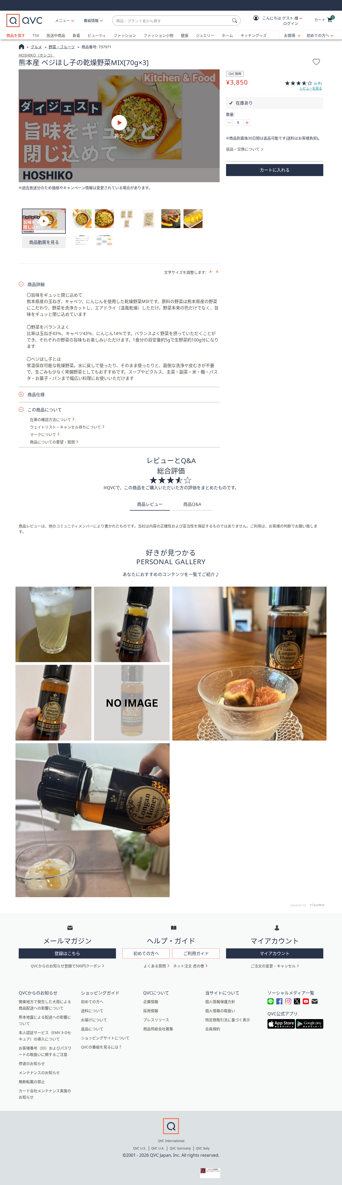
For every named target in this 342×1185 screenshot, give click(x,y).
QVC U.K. (157, 1148)
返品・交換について (243, 149)
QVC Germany (180, 1148)
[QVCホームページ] (21, 47)
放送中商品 (55, 35)
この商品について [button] (45, 410)
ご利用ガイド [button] (196, 953)
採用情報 (150, 1010)
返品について (92, 1028)
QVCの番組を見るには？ (101, 1046)
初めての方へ (318, 35)
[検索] (235, 20)
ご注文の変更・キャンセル (273, 965)
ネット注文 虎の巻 (188, 966)
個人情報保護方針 (220, 1001)
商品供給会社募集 (158, 1028)
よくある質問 (154, 966)
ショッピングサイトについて (105, 1037)
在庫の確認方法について (50, 419)
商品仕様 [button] (36, 394)
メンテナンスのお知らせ (39, 1072)
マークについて (43, 434)
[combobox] (171, 21)
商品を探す (15, 35)
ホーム (227, 35)
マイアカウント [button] (275, 953)
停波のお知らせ (32, 1063)
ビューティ (97, 35)
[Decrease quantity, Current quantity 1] (229, 123)
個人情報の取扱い (220, 1010)
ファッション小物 (158, 35)
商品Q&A (192, 504)
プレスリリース (156, 1019)
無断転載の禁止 (32, 1081)
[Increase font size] (211, 272)
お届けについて (94, 1019)
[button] (274, 21)
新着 (76, 35)
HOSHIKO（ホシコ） (37, 55)
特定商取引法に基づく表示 (227, 1019)
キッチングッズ (253, 35)
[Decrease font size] (218, 272)
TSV (36, 35)
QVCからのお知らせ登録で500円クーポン (66, 965)
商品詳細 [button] (36, 284)
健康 (184, 35)
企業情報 (150, 1001)
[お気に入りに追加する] (316, 62)
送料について (92, 1010)
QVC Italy (202, 1148)
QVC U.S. (139, 1148)
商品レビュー (150, 504)
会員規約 (212, 1028)
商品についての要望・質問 (52, 442)
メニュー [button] (62, 20)
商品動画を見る (44, 242)
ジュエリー (205, 35)
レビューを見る (311, 88)
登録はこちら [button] (67, 953)
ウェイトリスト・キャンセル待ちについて (65, 427)
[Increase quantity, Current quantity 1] (247, 123)
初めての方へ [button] (146, 953)
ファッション (125, 35)
